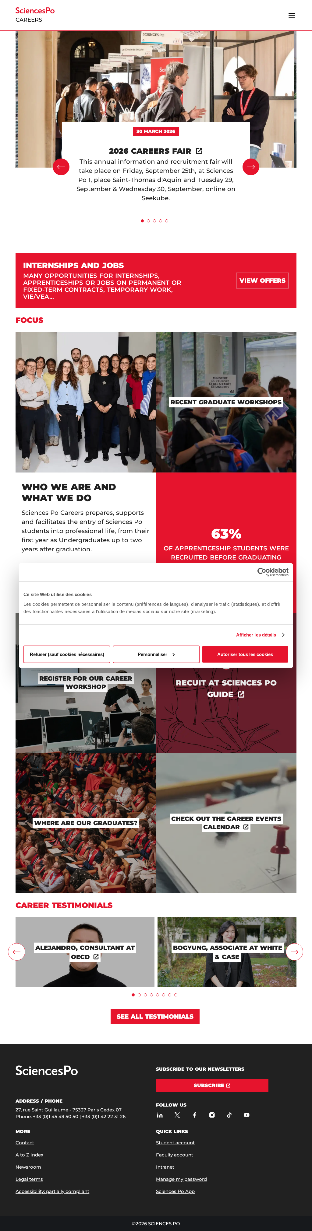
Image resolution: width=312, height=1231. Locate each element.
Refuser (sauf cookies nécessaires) (67, 654)
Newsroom (28, 1167)
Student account (175, 1143)
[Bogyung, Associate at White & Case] (227, 920)
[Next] (251, 167)
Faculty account (174, 1155)
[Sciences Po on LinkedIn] (160, 1115)
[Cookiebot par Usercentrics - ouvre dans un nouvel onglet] (262, 572)
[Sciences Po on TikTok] (229, 1115)
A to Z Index (29, 1155)
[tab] (142, 220)
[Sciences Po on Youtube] (246, 1115)
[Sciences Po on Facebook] (194, 1115)
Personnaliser (152, 654)
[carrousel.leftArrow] (16, 952)
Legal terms (29, 1179)
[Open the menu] (291, 15)
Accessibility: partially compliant (52, 1191)
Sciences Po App (175, 1191)
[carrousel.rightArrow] (294, 952)
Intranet (165, 1167)
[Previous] (61, 167)
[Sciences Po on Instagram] (212, 1115)
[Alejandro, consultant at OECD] (85, 920)
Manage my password (181, 1179)
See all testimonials (155, 1016)
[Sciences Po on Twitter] (177, 1115)
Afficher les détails (256, 634)
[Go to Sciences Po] (47, 1073)
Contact (25, 1143)
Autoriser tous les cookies (245, 654)
